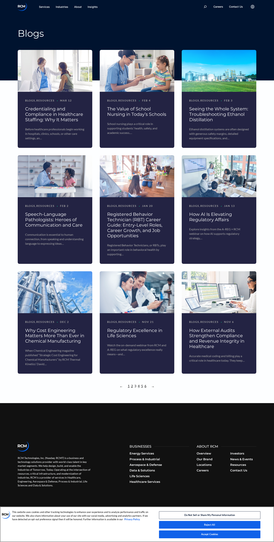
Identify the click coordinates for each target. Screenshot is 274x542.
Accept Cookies (209, 534)
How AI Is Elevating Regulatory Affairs (210, 217)
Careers (218, 6)
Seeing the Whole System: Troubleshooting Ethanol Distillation (218, 114)
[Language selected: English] (252, 6)
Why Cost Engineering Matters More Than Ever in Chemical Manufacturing (54, 336)
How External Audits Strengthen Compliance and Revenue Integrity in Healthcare (216, 338)
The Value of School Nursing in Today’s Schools (136, 111)
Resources (45, 100)
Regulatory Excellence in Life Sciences (134, 333)
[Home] (22, 6)
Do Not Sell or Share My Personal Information (209, 515)
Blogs (30, 100)
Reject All (209, 524)
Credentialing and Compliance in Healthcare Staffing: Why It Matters (54, 114)
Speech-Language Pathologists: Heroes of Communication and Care (54, 220)
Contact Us (236, 6)
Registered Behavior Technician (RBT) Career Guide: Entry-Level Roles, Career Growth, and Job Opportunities (134, 225)
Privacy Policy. (132, 519)
